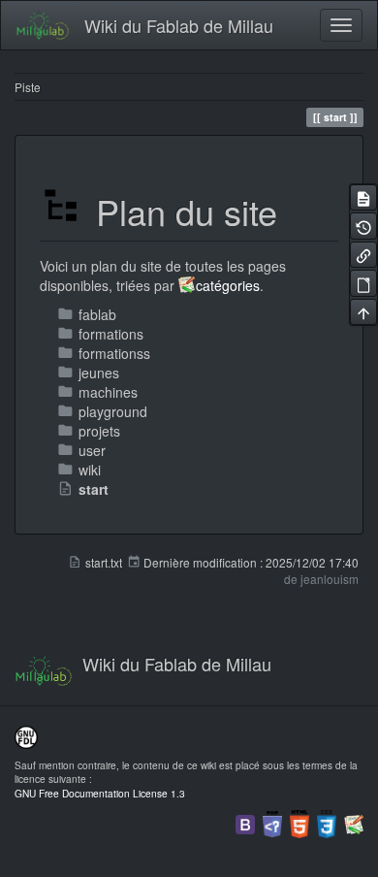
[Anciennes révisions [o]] (363, 225)
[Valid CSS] (326, 822)
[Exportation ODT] (363, 283)
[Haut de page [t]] (363, 312)
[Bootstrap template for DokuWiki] (245, 822)
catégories (228, 285)
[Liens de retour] (363, 255)
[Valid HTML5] (299, 822)
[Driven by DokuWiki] (353, 822)
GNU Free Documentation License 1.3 (100, 793)
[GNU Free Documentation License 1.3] (26, 735)
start (94, 489)
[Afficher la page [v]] (363, 197)
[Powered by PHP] (272, 822)
